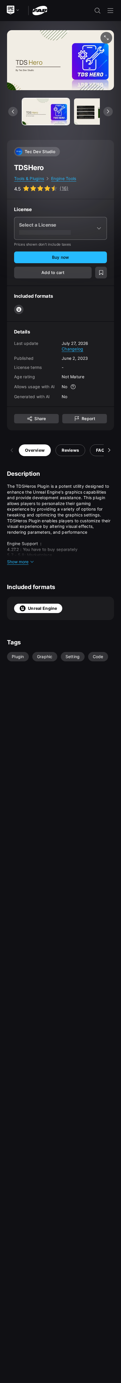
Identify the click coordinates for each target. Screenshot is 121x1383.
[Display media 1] (97, 111)
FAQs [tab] (101, 450)
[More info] (73, 386)
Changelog (72, 348)
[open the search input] (97, 10)
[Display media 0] (45, 111)
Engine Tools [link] (63, 178)
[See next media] (108, 111)
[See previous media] (13, 111)
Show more (17, 561)
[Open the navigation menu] (110, 10)
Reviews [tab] (70, 450)
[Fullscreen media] (106, 38)
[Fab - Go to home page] (39, 10)
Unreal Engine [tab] (42, 608)
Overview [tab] (35, 450)
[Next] (109, 450)
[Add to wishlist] (101, 272)
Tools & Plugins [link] (29, 178)
